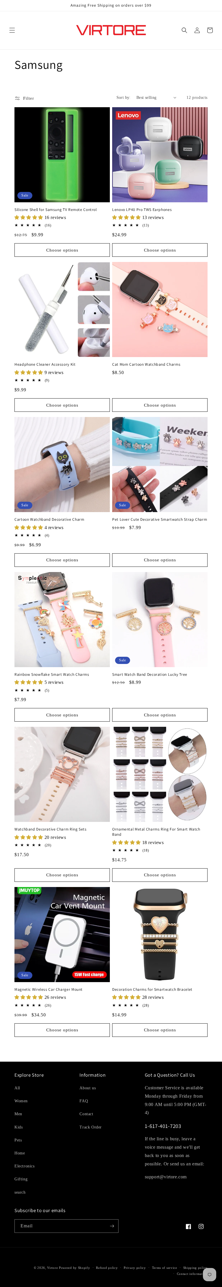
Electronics (24, 1166)
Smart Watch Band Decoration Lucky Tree (149, 674)
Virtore (52, 1267)
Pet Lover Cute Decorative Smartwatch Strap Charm (159, 519)
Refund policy (107, 1267)
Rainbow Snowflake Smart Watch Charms (51, 674)
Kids (18, 1127)
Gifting (20, 1179)
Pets (18, 1140)
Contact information (192, 1273)
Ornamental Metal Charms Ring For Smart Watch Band (156, 832)
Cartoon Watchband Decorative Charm (49, 519)
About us (87, 1088)
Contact (86, 1114)
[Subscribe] (112, 1226)
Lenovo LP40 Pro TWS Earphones (142, 209)
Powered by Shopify (74, 1267)
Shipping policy (195, 1267)
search (20, 1192)
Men (18, 1114)
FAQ (83, 1101)
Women (21, 1101)
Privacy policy (135, 1267)
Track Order (90, 1127)
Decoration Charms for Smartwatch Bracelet (152, 989)
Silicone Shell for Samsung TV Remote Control (55, 209)
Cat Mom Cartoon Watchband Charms (146, 364)
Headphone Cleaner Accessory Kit (45, 364)
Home (19, 1153)
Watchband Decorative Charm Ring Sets (50, 829)
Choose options (62, 250)
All (17, 1088)
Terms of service (164, 1267)
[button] (12, 30)
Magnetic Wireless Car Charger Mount (48, 989)
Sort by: (123, 97)
